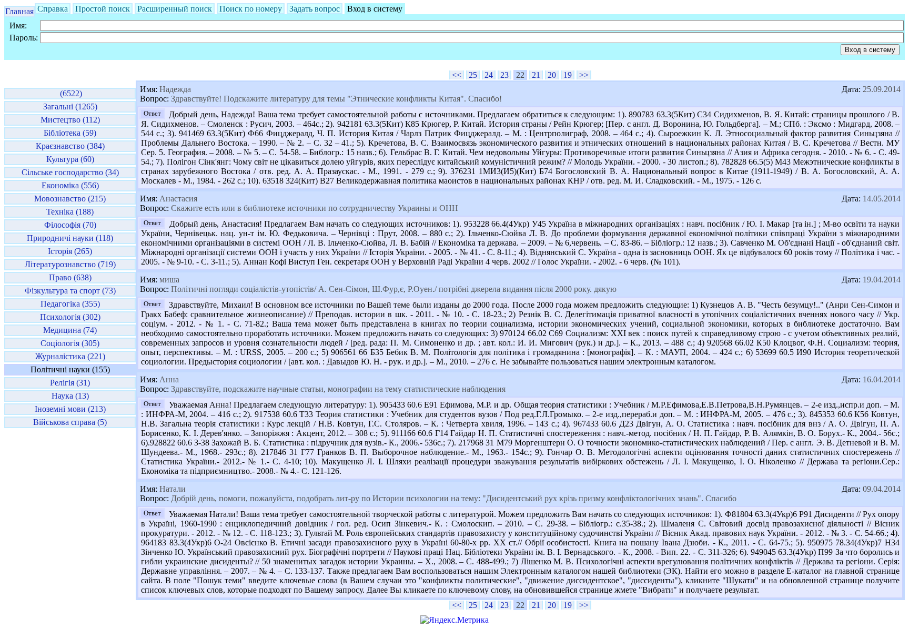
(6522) (70, 93)
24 (488, 74)
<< (456, 74)
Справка (52, 8)
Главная (19, 11)
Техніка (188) (70, 211)
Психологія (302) (70, 316)
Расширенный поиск (174, 8)
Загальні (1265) (70, 106)
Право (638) (70, 277)
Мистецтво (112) (70, 119)
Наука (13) (70, 395)
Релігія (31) (70, 382)
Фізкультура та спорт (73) (70, 290)
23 (504, 74)
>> (584, 74)
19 (567, 74)
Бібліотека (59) (70, 132)
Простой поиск (102, 8)
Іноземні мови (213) (70, 408)
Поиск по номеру (250, 8)
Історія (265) (70, 251)
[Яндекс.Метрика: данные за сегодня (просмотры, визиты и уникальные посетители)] (454, 620)
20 (552, 74)
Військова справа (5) (70, 422)
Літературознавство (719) (70, 264)
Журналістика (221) (70, 356)
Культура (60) (70, 159)
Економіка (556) (70, 185)
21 (536, 74)
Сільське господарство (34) (70, 172)
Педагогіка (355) (70, 303)
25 (473, 74)
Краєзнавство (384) (70, 145)
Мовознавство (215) (70, 198)
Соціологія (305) (70, 343)
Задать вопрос (314, 8)
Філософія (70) (70, 224)
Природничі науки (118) (70, 238)
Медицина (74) (70, 330)
